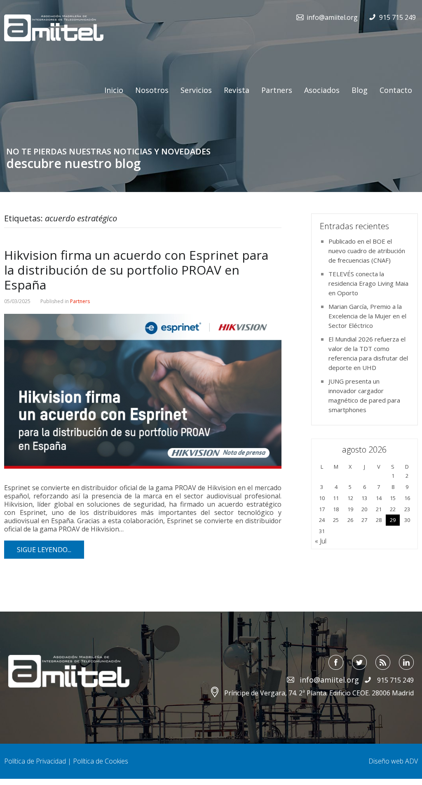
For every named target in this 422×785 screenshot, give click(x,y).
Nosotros (152, 90)
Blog (360, 90)
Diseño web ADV (393, 761)
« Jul (320, 540)
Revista (236, 90)
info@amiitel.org (332, 17)
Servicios (196, 90)
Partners (276, 90)
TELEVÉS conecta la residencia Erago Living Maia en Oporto (368, 283)
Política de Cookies (100, 761)
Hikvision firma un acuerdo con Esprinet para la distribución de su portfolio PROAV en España (136, 270)
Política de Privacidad (35, 761)
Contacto (396, 90)
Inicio (113, 90)
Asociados (322, 90)
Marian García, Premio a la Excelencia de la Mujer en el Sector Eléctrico (367, 316)
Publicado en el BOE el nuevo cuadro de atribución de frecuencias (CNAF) (366, 250)
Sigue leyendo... (44, 549)
